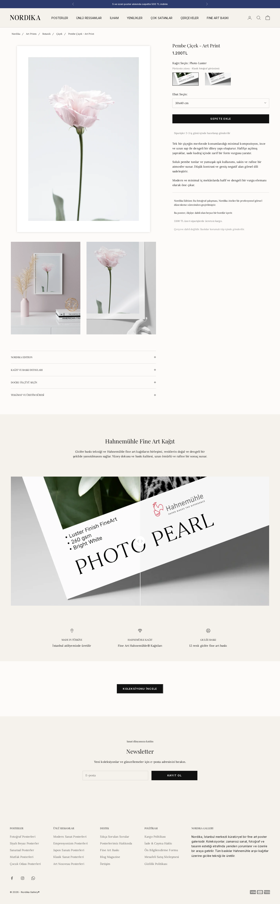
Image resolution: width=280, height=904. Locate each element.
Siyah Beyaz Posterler (24, 843)
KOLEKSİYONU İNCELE (140, 688)
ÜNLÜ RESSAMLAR (89, 18)
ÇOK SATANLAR (161, 18)
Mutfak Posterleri (21, 857)
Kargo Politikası (155, 836)
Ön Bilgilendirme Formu (161, 850)
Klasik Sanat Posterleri (68, 857)
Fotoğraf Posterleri (22, 836)
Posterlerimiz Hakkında (116, 843)
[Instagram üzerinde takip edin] (22, 878)
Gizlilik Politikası (156, 864)
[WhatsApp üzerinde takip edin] (33, 878)
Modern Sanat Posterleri (70, 836)
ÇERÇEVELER (190, 18)
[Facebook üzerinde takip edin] (12, 878)
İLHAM (114, 18)
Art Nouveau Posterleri (68, 864)
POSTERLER (59, 18)
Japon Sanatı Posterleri (68, 850)
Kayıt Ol (174, 775)
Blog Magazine (110, 857)
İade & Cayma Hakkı (158, 843)
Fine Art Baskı (109, 850)
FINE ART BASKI (218, 18)
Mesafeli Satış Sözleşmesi (162, 857)
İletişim (105, 864)
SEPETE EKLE (220, 118)
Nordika (16, 33)
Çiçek (59, 33)
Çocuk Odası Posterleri (25, 864)
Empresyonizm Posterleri (70, 843)
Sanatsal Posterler (22, 850)
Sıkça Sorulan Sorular (114, 836)
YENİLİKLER (134, 18)
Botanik (46, 33)
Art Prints (31, 33)
